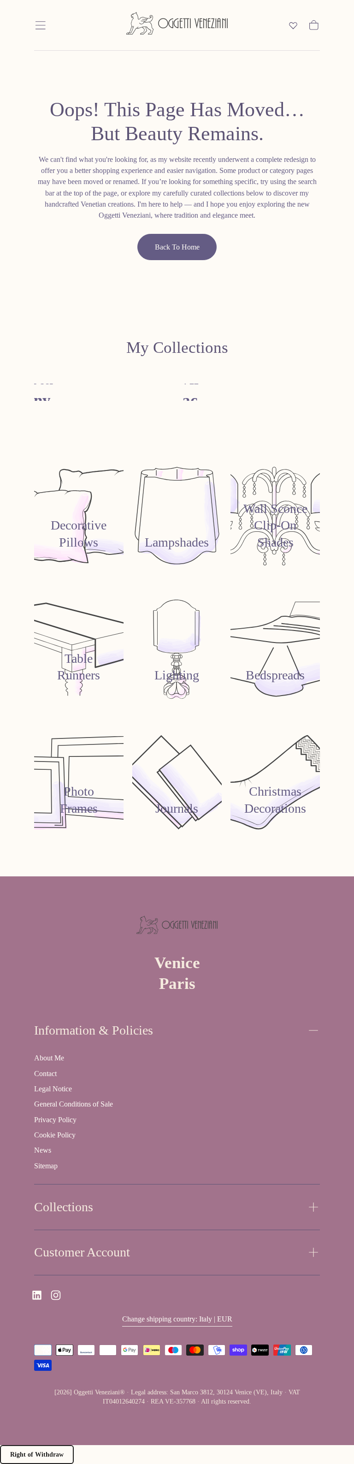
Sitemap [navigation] (46, 1166)
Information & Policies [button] (93, 1030)
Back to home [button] (177, 247)
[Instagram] (55, 1295)
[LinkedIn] (37, 1295)
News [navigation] (42, 1150)
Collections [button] (63, 1207)
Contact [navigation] (45, 1073)
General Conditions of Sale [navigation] (73, 1104)
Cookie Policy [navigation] (55, 1135)
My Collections (177, 348)
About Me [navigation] (49, 1058)
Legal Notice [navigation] (53, 1089)
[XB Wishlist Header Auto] (293, 25)
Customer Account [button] (82, 1252)
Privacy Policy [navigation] (55, 1120)
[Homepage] (177, 25)
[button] (40, 25)
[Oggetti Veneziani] (177, 927)
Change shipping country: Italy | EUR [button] (177, 1319)
